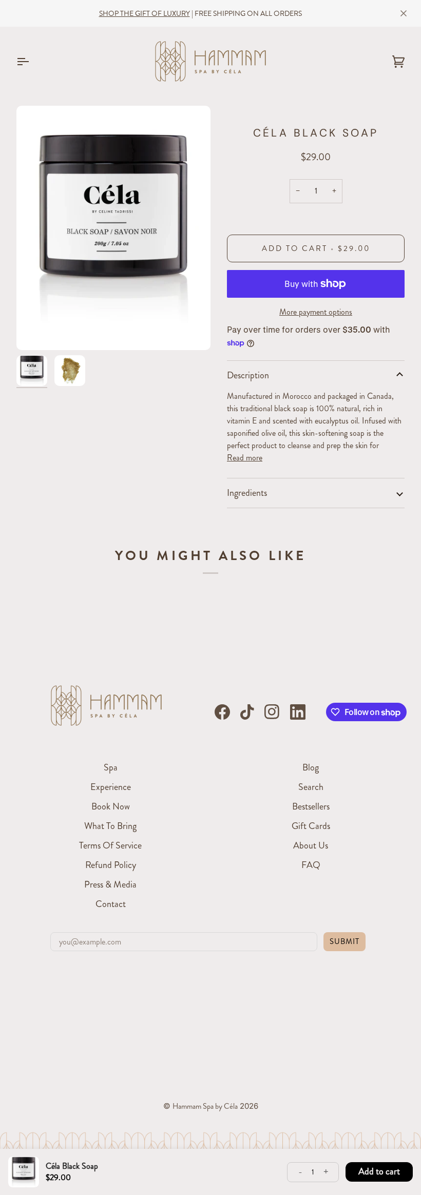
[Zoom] (113, 228)
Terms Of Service (110, 845)
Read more (244, 458)
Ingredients (247, 492)
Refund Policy (110, 865)
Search (310, 787)
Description (248, 375)
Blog (310, 767)
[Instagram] (272, 712)
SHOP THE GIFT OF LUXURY (144, 13)
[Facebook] (222, 712)
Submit (344, 941)
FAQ (310, 865)
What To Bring (110, 826)
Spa (111, 767)
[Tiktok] (247, 712)
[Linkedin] (297, 712)
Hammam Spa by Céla (205, 1106)
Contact (110, 904)
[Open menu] (31, 61)
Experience (110, 787)
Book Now (110, 806)
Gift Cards (311, 826)
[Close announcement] (403, 13)
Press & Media (110, 884)
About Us (310, 845)
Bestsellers (311, 806)
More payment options (315, 312)
